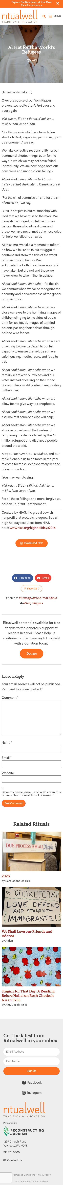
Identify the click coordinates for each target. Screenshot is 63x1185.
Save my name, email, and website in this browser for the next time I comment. (31, 794)
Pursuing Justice (30, 598)
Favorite (33, 588)
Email (6, 757)
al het (26, 603)
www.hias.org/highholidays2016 (33, 528)
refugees (37, 603)
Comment (10, 697)
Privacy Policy (44, 1175)
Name (7, 742)
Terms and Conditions (23, 1175)
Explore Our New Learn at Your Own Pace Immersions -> (32, 4)
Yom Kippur (49, 598)
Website (8, 773)
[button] (44, 16)
